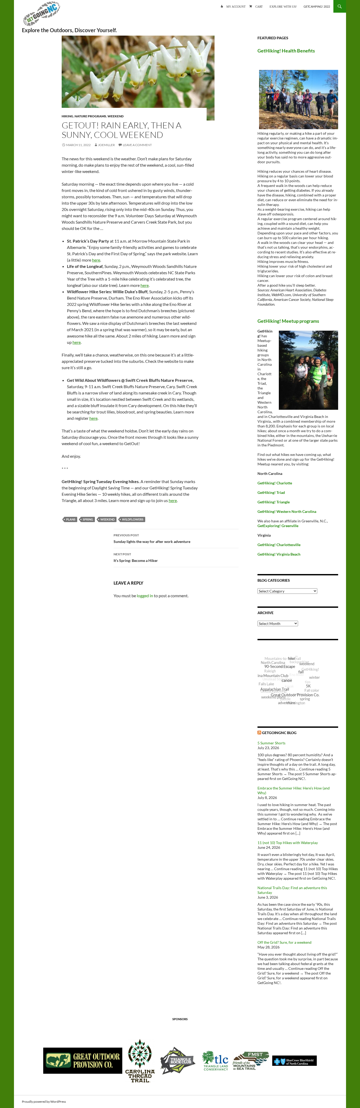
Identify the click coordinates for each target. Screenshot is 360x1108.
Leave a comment (137, 145)
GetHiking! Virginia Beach (278, 554)
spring (88, 519)
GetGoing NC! (41, 16)
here (96, 259)
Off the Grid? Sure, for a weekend (284, 942)
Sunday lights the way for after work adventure (152, 538)
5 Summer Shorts (271, 743)
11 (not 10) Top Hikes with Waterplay (287, 842)
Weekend (116, 116)
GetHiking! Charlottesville (278, 544)
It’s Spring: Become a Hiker (136, 557)
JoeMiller (106, 145)
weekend (107, 519)
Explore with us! (283, 6)
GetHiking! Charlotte (274, 483)
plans (70, 519)
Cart (259, 6)
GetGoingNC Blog (279, 732)
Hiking (67, 116)
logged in (145, 595)
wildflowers (132, 519)
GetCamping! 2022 (317, 6)
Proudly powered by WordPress (44, 1102)
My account (236, 6)
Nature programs (90, 116)
